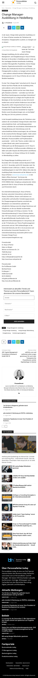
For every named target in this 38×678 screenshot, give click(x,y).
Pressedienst (9, 22)
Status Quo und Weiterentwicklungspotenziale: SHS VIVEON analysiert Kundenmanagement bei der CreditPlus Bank (19, 629)
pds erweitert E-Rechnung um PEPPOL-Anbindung (18, 413)
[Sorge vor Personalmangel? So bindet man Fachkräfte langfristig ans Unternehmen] (7, 526)
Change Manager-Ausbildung (10, 330)
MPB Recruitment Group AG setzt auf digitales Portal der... (24, 505)
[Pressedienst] (3, 23)
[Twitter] (14, 27)
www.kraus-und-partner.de (20, 175)
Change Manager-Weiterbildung (26, 330)
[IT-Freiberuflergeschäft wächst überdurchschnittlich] (7, 488)
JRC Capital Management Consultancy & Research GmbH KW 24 (9, 354)
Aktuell (4, 452)
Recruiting (4, 539)
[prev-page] (3, 426)
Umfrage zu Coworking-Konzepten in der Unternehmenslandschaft (24, 496)
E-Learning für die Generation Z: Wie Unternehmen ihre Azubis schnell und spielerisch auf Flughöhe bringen (18, 620)
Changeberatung (7, 333)
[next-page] (6, 426)
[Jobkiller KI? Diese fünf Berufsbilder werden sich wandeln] (7, 478)
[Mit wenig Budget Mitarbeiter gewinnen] (7, 468)
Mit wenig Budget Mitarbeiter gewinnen (15, 636)
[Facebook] (9, 27)
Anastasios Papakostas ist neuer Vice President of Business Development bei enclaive (18, 606)
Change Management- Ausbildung (15, 328)
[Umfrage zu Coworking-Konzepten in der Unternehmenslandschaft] (7, 497)
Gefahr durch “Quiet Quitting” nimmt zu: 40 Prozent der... (24, 515)
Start (3, 8)
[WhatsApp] (18, 27)
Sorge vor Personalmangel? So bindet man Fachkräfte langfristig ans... (24, 525)
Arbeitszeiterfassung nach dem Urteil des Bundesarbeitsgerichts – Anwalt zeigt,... (24, 545)
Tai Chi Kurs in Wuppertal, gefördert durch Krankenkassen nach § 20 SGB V (16, 594)
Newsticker (8, 8)
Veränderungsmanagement (19, 333)
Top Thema (4, 500)
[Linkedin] (22, 27)
